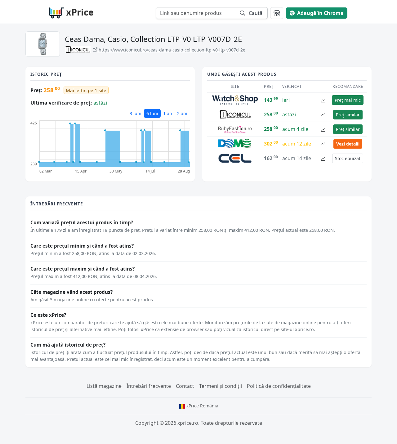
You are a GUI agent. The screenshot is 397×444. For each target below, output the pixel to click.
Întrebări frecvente (149, 386)
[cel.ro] (235, 158)
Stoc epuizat (347, 158)
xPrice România (201, 406)
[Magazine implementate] (276, 13)
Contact (185, 386)
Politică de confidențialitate (279, 386)
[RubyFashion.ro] (235, 128)
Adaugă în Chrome (320, 13)
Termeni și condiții (220, 386)
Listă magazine (104, 386)
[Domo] (235, 143)
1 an (167, 113)
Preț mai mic (348, 100)
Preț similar (348, 115)
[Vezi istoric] (323, 100)
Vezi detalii (347, 144)
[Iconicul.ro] (235, 114)
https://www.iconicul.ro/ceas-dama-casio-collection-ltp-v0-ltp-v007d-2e (171, 50)
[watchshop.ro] (235, 99)
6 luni (152, 113)
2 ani (182, 113)
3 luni (135, 113)
